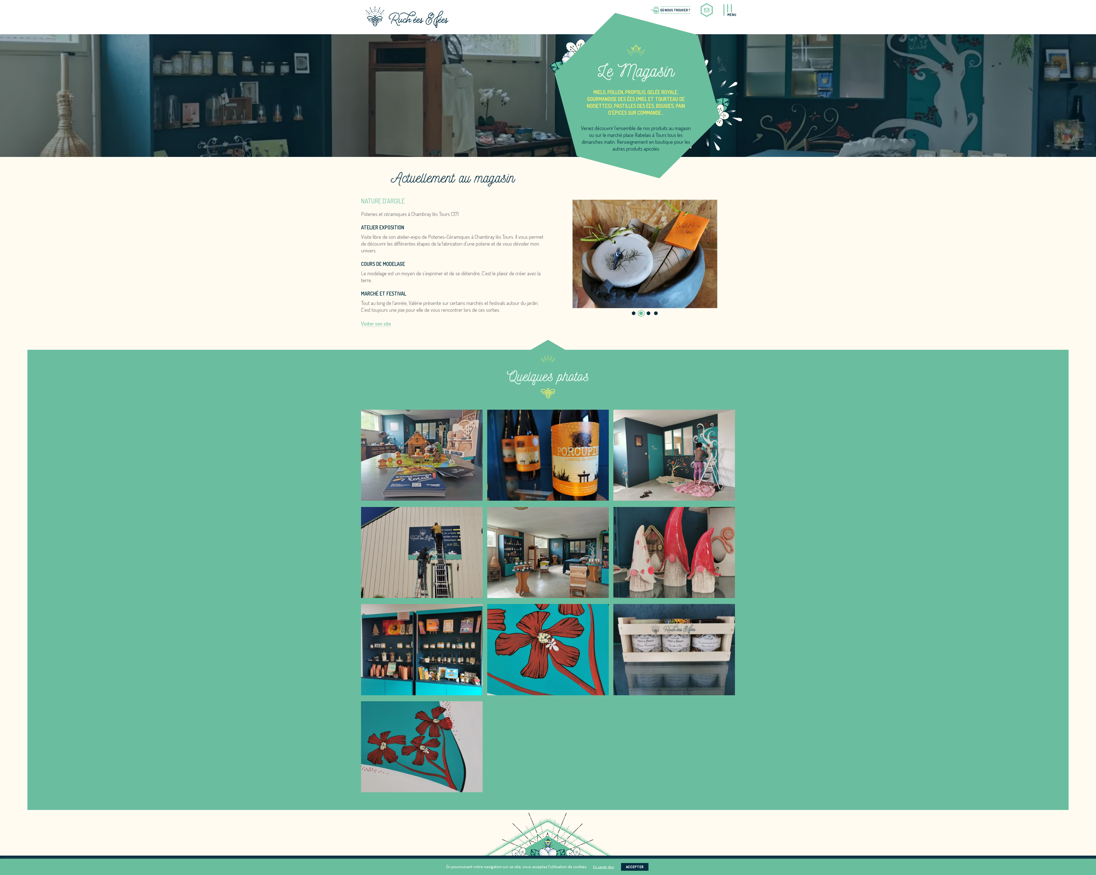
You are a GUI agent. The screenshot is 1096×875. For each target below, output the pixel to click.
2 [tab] (641, 313)
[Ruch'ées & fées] (407, 15)
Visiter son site (376, 323)
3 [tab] (648, 313)
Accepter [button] (635, 866)
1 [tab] (633, 313)
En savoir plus (603, 866)
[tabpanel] (645, 254)
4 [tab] (656, 313)
